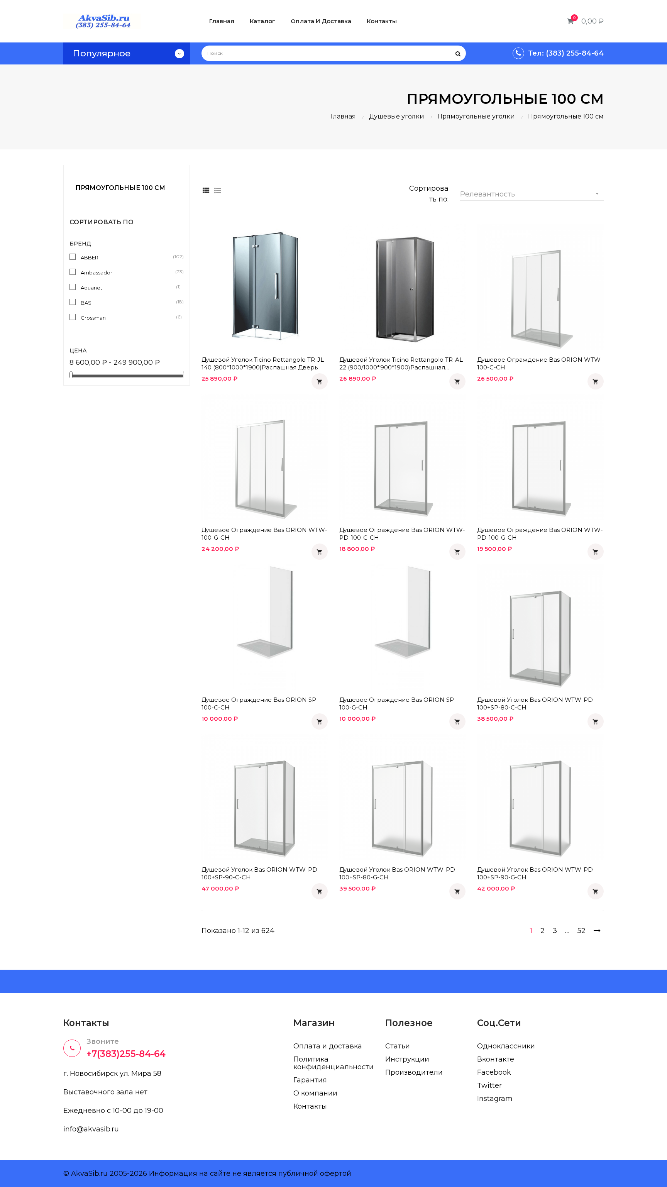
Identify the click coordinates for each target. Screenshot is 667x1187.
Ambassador (128, 272)
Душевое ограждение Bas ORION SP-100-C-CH (259, 703)
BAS (128, 302)
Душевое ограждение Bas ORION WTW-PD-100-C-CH (402, 533)
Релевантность (530, 194)
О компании (315, 1093)
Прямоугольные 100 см (120, 187)
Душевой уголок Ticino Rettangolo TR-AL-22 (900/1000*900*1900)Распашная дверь (402, 363)
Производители (414, 1072)
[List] (218, 191)
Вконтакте (495, 1059)
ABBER (128, 257)
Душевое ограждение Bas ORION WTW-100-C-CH (540, 363)
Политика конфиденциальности (333, 1063)
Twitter (489, 1085)
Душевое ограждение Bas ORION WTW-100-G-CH (264, 533)
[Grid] (206, 191)
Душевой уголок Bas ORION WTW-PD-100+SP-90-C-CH (260, 873)
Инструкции (407, 1059)
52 (581, 930)
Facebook (494, 1072)
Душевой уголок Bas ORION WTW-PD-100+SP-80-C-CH (536, 703)
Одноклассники (506, 1046)
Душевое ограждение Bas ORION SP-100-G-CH (397, 703)
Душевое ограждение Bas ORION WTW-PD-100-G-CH (540, 533)
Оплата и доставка (327, 1046)
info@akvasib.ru (91, 1129)
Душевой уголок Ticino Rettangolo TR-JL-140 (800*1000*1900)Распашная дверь (263, 363)
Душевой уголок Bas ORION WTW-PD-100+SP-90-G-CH (536, 873)
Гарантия (310, 1080)
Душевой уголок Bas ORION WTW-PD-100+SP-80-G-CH (398, 873)
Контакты (310, 1106)
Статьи (397, 1046)
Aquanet (128, 287)
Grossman (128, 317)
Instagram (495, 1098)
